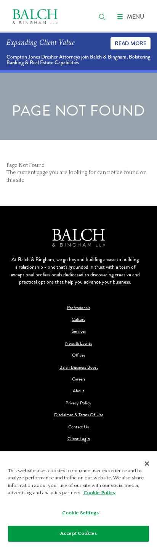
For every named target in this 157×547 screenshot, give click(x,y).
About (78, 391)
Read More (130, 43)
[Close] (147, 463)
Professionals (78, 307)
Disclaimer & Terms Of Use (78, 415)
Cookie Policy (99, 492)
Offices (78, 355)
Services (79, 331)
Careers (78, 379)
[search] (102, 16)
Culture (78, 319)
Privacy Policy (78, 403)
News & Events (78, 343)
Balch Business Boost (78, 367)
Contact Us (78, 427)
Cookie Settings (80, 512)
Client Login (78, 439)
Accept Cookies (78, 533)
